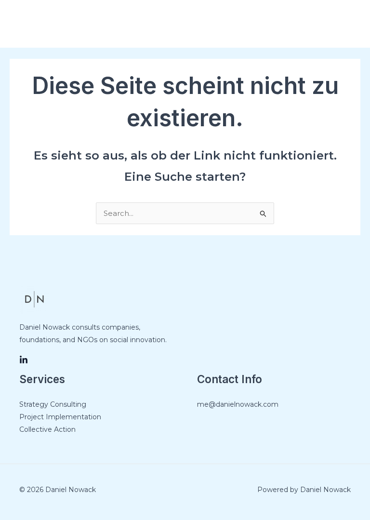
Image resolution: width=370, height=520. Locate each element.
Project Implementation (60, 417)
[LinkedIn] (23, 360)
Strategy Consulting (52, 404)
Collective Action (47, 429)
